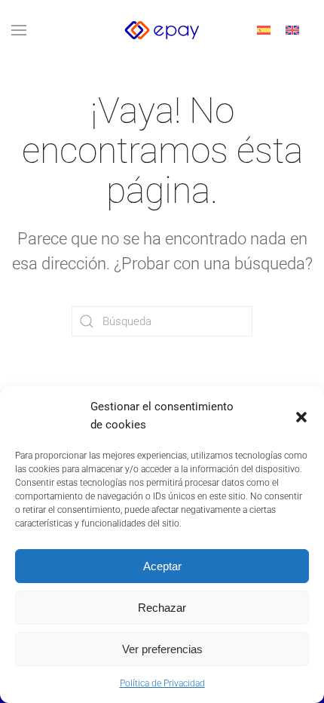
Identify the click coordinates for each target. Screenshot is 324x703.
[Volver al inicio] (162, 30)
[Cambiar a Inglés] (292, 30)
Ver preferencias (162, 649)
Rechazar (162, 607)
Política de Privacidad (162, 683)
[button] (301, 415)
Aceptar (162, 566)
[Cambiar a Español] (263, 30)
